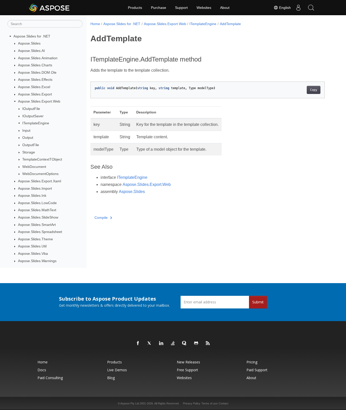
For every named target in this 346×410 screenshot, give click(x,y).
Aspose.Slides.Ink (32, 195)
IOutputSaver (33, 116)
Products (135, 8)
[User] (298, 7)
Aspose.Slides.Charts (35, 65)
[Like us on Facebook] (138, 343)
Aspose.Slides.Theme (35, 239)
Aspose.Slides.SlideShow (38, 217)
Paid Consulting (50, 377)
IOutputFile (31, 109)
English (284, 8)
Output (27, 138)
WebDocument (34, 167)
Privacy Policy (191, 403)
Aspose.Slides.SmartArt (37, 225)
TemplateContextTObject (42, 159)
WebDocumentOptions (40, 174)
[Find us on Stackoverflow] (173, 343)
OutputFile (30, 145)
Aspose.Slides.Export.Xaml (39, 181)
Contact (223, 403)
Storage (28, 152)
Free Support (187, 369)
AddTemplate (230, 24)
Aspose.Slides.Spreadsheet (40, 232)
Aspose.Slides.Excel (34, 87)
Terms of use (209, 403)
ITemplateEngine (35, 123)
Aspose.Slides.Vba (33, 253)
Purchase (158, 8)
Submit (258, 302)
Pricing (251, 362)
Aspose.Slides (29, 44)
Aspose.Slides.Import (35, 188)
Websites (204, 8)
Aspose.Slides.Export (35, 94)
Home (95, 24)
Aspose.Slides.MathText (37, 210)
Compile (101, 218)
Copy (313, 90)
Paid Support (256, 369)
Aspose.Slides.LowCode (37, 203)
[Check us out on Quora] (184, 343)
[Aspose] (49, 7)
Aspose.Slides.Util (32, 246)
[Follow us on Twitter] (149, 343)
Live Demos (117, 369)
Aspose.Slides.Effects (35, 80)
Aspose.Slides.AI (31, 51)
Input (26, 130)
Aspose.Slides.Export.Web (39, 101)
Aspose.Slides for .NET (31, 36)
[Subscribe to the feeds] (208, 343)
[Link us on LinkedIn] (161, 343)
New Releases (188, 362)
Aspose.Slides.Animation (37, 58)
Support (181, 8)
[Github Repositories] (196, 343)
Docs (41, 369)
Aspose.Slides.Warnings (37, 261)
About (224, 8)
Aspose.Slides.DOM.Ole (37, 72)
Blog (111, 377)
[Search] (311, 7)
